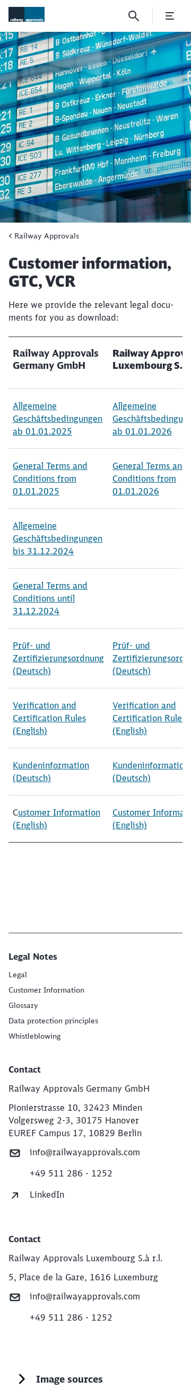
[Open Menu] (170, 16)
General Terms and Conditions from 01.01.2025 (50, 479)
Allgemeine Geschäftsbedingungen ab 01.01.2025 (57, 419)
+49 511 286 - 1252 (71, 1173)
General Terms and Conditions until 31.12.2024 (50, 598)
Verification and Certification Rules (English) (49, 718)
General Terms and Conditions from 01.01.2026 (149, 479)
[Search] (133, 16)
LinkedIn (47, 1194)
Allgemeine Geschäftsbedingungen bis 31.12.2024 (57, 538)
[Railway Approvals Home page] (26, 14)
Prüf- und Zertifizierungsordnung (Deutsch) (58, 658)
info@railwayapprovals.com (85, 1152)
